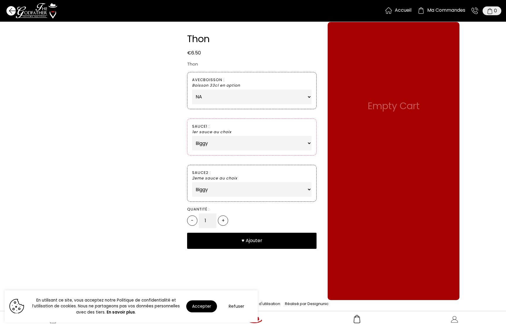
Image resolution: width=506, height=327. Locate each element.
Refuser (236, 306)
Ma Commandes (446, 10)
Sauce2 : (214, 175)
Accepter (201, 306)
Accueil (403, 10)
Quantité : (198, 209)
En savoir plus (121, 312)
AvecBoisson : (216, 82)
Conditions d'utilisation (258, 303)
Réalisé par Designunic (307, 303)
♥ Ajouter (252, 240)
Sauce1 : (211, 129)
